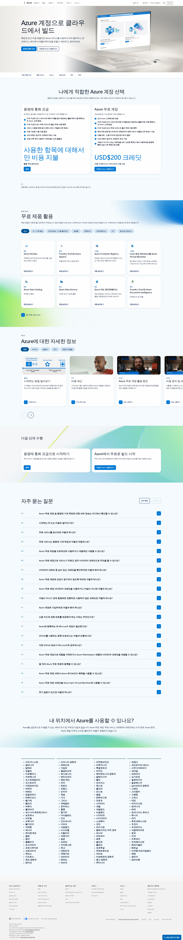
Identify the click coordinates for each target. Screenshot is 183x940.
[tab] (25, 231)
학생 (121, 899)
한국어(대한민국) (16, 918)
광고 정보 (156, 919)
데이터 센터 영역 (13, 899)
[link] (26, 76)
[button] (126, 402)
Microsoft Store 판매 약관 (28, 937)
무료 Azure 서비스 (43, 895)
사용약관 (143, 919)
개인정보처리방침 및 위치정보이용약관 (128, 919)
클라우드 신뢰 (12, 902)
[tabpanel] (91, 273)
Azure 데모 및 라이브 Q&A (72, 902)
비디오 (122, 909)
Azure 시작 (12, 892)
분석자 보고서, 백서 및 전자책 (128, 906)
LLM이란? (150, 906)
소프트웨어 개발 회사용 (98, 889)
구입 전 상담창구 (155, 3)
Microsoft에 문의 (110, 919)
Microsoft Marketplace (98, 892)
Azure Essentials (13, 906)
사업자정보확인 (29, 931)
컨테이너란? (151, 909)
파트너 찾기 (95, 895)
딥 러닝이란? (151, 899)
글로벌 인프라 (12, 895)
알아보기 (145, 3)
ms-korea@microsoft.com (32, 929)
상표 (150, 919)
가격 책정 (60, 3)
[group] (44, 381)
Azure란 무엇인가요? (14, 889)
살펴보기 (36, 3)
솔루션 (51, 3)
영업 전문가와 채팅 (172, 937)
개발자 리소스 (124, 895)
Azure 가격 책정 (42, 892)
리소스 (77, 3)
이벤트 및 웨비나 (124, 902)
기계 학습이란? (151, 895)
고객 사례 (11, 909)
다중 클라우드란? (152, 892)
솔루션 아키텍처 (69, 895)
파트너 (69, 3)
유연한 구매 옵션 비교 (43, 899)
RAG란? (150, 912)
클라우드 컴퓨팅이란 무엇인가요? (156, 889)
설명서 (122, 889)
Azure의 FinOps (42, 902)
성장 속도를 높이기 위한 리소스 (73, 892)
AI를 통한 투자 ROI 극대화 (45, 906)
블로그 (122, 892)
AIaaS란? (150, 902)
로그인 (170, 3)
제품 (43, 3)
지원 (163, 3)
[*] (22, 184)
